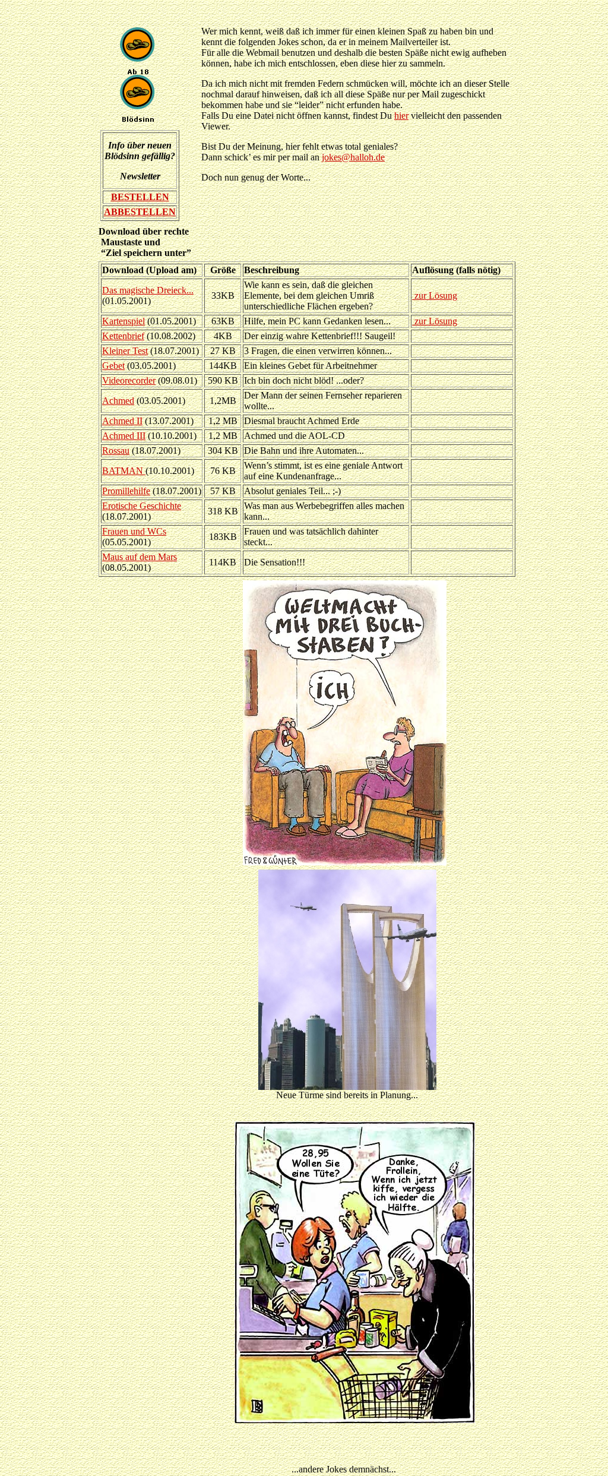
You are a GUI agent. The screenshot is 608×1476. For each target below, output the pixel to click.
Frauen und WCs (134, 531)
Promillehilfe (126, 491)
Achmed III (123, 436)
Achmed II (122, 421)
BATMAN (123, 471)
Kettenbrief (123, 336)
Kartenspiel (123, 321)
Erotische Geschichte (141, 506)
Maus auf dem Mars (139, 557)
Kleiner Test (125, 351)
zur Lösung (434, 295)
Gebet (113, 366)
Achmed (118, 401)
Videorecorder (129, 380)
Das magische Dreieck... (148, 290)
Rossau (115, 450)
